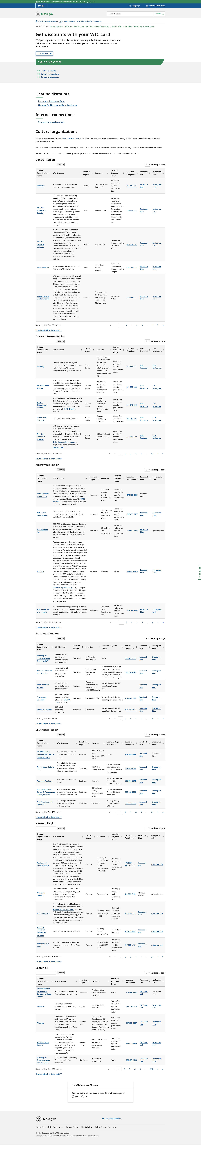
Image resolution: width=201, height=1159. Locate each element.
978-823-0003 (132, 495)
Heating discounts (48, 71)
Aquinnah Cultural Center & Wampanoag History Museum (46, 792)
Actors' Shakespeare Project (42, 405)
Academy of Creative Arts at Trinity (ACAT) (43, 658)
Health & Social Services (48, 21)
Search (61, 164)
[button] (50, 173)
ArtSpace (40, 571)
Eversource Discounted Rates (51, 101)
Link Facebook (144, 436)
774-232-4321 (132, 297)
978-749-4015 (130, 672)
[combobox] (136, 13)
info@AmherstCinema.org (63, 909)
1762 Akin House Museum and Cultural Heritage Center (45, 754)
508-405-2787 (132, 611)
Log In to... (44, 53)
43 (152, 453)
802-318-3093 (132, 419)
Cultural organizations (50, 77)
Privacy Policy (72, 1127)
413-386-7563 (130, 894)
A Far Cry (40, 366)
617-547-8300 (132, 437)
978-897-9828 (132, 571)
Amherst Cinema (43, 913)
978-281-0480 (130, 710)
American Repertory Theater (41, 437)
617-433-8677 (132, 514)
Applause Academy (44, 781)
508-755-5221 (132, 210)
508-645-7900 (130, 792)
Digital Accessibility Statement (49, 1127)
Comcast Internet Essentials (51, 122)
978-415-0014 (132, 186)
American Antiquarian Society (41, 210)
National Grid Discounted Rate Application (57, 105)
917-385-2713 (130, 945)
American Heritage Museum (40, 244)
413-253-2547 (130, 913)
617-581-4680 (132, 387)
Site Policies (86, 1127)
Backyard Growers (44, 710)
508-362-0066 (130, 803)
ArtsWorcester (43, 267)
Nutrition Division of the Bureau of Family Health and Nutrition (109, 26)
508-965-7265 (130, 754)
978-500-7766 (130, 698)
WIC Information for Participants (89, 21)
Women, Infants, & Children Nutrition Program (67, 26)
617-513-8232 (132, 531)
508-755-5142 (132, 267)
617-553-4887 (132, 366)
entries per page (157, 164)
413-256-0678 (130, 931)
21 (152, 812)
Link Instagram (157, 436)
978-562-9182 (132, 244)
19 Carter (40, 186)
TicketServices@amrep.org (64, 442)
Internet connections (50, 74)
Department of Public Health (144, 26)
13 (152, 718)
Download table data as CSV (49, 330)
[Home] (36, 21)
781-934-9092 (130, 768)
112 (151, 1069)
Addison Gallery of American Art (44, 672)
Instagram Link (157, 864)
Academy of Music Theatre (43, 864)
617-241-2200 (69, 409)
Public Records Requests (106, 1127)
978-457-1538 (130, 658)
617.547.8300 (58, 447)
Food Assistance (69, 21)
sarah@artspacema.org (62, 587)
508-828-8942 (130, 781)
